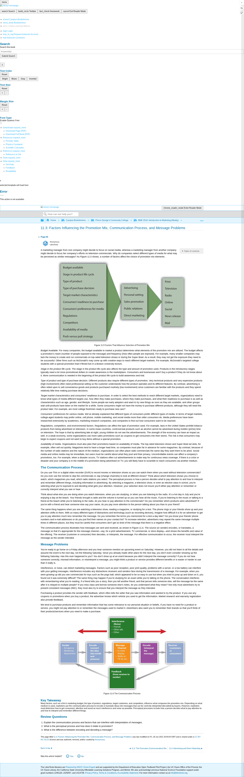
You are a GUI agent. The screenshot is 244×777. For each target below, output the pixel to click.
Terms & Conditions (108, 773)
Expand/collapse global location (201, 219)
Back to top (45, 748)
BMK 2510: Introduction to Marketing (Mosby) (158, 220)
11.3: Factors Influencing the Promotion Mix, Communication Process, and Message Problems (93, 737)
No (82, 756)
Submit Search (8, 56)
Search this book (7, 47)
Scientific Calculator (15, 148)
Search (45, 214)
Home (53, 220)
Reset (4, 74)
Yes (71, 756)
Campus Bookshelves (75, 220)
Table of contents (191, 251)
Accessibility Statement (127, 773)
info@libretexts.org (178, 773)
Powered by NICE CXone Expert (81, 767)
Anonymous (100, 739)
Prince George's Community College (112, 220)
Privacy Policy (91, 773)
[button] (10, 168)
